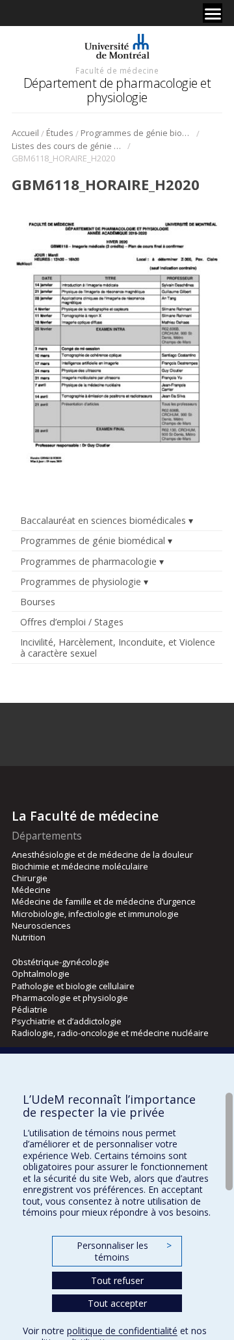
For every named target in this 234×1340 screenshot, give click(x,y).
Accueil (25, 133)
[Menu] (212, 13)
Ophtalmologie (41, 973)
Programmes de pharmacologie (88, 561)
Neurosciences (41, 925)
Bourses (37, 601)
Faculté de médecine (117, 70)
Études (59, 133)
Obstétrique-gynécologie (60, 962)
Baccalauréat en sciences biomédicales (103, 520)
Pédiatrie (29, 1009)
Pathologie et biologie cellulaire (73, 986)
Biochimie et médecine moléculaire (80, 866)
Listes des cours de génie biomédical (68, 146)
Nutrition (29, 937)
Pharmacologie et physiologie (70, 998)
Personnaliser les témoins (124, 1251)
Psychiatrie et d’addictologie (67, 1021)
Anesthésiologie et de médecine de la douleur (102, 854)
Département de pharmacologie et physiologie (117, 90)
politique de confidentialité (122, 1330)
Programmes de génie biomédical (137, 133)
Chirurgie (29, 878)
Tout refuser (117, 1280)
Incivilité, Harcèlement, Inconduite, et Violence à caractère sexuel (117, 647)
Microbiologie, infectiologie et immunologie (95, 914)
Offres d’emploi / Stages (72, 622)
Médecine (31, 890)
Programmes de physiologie (80, 581)
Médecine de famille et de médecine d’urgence (104, 901)
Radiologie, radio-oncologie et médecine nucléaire (110, 1033)
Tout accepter (117, 1303)
